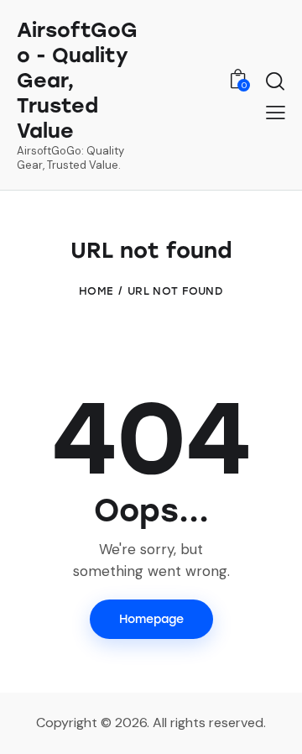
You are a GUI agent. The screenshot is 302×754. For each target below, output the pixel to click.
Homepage (151, 619)
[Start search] (274, 80)
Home (96, 291)
